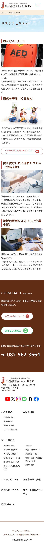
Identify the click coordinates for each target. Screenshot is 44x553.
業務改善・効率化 (32, 453)
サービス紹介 (7, 439)
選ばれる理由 (9, 425)
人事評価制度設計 (10, 453)
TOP (3, 12)
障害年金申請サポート (12, 449)
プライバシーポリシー (22, 530)
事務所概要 (8, 421)
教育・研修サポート (33, 449)
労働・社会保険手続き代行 (12, 467)
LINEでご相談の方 (13, 330)
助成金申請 (29, 465)
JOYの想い (6, 411)
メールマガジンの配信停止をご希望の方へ (22, 534)
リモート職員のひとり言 (33, 491)
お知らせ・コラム (10, 490)
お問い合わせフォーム (15, 316)
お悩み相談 (28, 411)
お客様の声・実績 (32, 479)
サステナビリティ (10, 479)
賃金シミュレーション (12, 458)
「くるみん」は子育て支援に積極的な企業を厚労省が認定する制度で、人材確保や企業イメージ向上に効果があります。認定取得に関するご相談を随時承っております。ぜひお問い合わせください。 (21, 120)
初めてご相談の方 (10, 429)
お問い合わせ (7, 504)
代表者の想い (9, 417)
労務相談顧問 (9, 445)
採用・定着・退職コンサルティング (34, 459)
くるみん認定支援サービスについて (19, 151)
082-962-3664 (10, 390)
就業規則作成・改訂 (11, 462)
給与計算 (28, 445)
